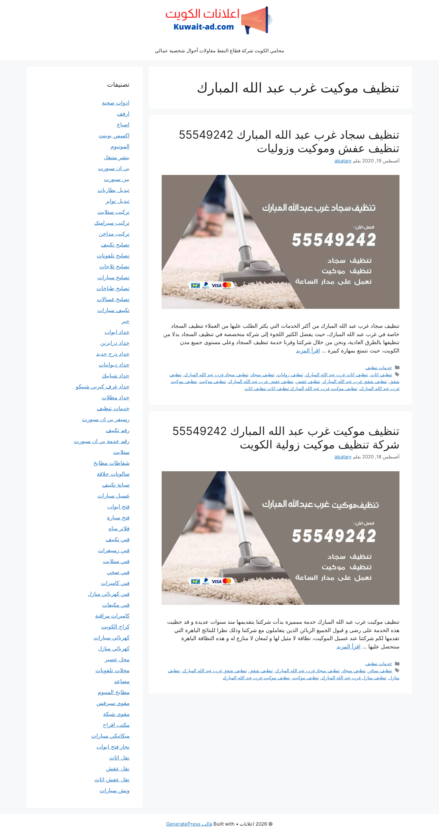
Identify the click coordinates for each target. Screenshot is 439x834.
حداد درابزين (115, 343)
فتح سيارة (118, 517)
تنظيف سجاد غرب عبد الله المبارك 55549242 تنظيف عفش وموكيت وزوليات (289, 141)
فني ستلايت (116, 561)
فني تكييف (118, 539)
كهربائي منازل (114, 648)
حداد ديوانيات (114, 364)
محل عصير (117, 659)
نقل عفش (118, 768)
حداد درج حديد (113, 354)
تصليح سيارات (113, 277)
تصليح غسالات (113, 299)
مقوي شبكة (116, 714)
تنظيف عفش (308, 381)
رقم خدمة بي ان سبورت (102, 441)
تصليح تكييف (115, 244)
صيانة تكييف (116, 485)
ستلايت (121, 452)
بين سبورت (117, 179)
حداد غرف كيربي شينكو (103, 386)
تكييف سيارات (113, 310)
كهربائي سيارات (112, 637)
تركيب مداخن (114, 233)
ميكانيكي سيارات (110, 736)
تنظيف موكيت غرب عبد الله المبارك (256, 677)
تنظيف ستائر (380, 670)
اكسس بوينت (114, 135)
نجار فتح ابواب (113, 746)
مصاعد (122, 681)
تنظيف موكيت (213, 381)
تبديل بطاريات (113, 190)
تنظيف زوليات (290, 374)
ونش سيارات (115, 790)
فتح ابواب (118, 506)
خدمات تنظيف (378, 367)
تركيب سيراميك (112, 223)
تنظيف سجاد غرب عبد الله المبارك (216, 374)
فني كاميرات (115, 583)
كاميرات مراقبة (112, 615)
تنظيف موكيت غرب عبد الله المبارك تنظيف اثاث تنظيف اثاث (301, 388)
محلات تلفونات (112, 670)
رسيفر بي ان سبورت (106, 419)
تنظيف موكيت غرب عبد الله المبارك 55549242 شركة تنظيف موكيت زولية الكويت (285, 437)
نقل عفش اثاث (112, 779)
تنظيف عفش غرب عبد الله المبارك (260, 381)
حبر (125, 321)
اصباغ (123, 124)
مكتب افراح (116, 725)
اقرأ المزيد (308, 350)
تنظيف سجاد (262, 374)
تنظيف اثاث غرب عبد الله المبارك (337, 374)
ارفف (123, 113)
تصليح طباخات (113, 288)
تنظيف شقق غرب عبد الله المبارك (355, 381)
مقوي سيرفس (113, 703)
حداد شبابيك (116, 375)
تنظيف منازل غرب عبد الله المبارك (353, 677)
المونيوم (120, 146)
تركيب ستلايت (113, 212)
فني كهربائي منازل (109, 594)
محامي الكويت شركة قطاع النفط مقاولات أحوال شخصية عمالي (219, 51)
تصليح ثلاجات (114, 266)
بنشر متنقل (117, 157)
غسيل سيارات (113, 495)
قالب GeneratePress (189, 824)
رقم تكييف (118, 430)
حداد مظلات (116, 397)
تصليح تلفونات (113, 255)
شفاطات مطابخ (112, 463)
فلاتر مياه (119, 528)
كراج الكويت (115, 626)
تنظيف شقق (261, 670)
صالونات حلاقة (113, 474)
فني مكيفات (116, 605)
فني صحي (118, 572)
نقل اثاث (119, 757)
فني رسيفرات (114, 550)
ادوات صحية (116, 103)
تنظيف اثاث (381, 374)
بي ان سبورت (114, 168)
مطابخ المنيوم (114, 692)
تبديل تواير (117, 201)
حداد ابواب (117, 332)
